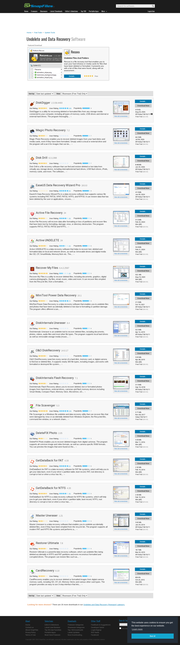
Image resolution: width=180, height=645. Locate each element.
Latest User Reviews (52, 627)
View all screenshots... (121, 116)
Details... (72, 76)
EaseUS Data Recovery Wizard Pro (58, 185)
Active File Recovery (49, 212)
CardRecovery (45, 570)
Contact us (29, 627)
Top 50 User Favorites (53, 630)
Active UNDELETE (47, 240)
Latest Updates (73, 632)
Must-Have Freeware (52, 635)
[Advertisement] (90, 22)
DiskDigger (43, 102)
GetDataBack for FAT (49, 460)
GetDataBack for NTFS (51, 488)
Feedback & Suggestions (100, 625)
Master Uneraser (47, 515)
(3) (70, 218)
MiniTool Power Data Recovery (56, 295)
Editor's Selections (52, 625)
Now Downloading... (75, 635)
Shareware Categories (76, 627)
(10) (70, 108)
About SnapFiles (31, 630)
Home (29, 33)
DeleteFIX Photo (46, 433)
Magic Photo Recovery (50, 130)
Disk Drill (41, 157)
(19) (70, 411)
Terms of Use (30, 635)
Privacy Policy (30, 632)
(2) (70, 246)
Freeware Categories (75, 625)
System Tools (50, 33)
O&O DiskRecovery (48, 350)
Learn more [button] (137, 629)
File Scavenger (45, 405)
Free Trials (38, 33)
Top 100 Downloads (75, 630)
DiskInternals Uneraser (51, 322)
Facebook (95, 635)
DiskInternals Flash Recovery (55, 378)
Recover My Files (47, 267)
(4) (70, 191)
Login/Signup (96, 630)
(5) (70, 493)
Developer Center (97, 627)
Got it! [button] (152, 636)
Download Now (143, 106)
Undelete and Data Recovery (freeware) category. (104, 605)
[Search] (152, 6)
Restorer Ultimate (47, 543)
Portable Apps (50, 632)
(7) (70, 301)
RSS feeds (95, 632)
